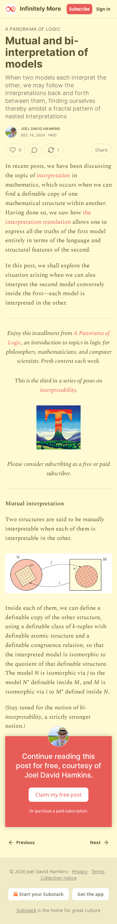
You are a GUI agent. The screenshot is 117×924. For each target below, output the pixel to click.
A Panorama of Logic (32, 29)
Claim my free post (58, 794)
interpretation (53, 175)
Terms (98, 871)
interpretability (58, 390)
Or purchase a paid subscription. (58, 811)
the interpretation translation (48, 217)
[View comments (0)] (34, 150)
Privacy (79, 871)
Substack (26, 910)
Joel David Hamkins (40, 128)
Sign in (103, 9)
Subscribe (79, 9)
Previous (25, 842)
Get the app (90, 894)
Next (95, 842)
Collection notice (59, 878)
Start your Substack (41, 894)
